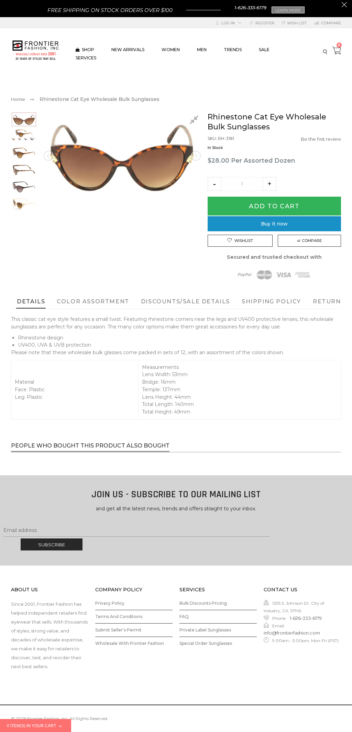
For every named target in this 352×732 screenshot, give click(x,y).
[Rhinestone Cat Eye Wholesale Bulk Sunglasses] (23, 119)
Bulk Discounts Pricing (203, 603)
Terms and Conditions (118, 616)
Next (195, 155)
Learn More (288, 10)
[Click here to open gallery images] (195, 120)
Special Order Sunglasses (205, 643)
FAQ (184, 616)
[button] (214, 184)
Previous (49, 155)
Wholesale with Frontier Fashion (129, 643)
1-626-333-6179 (250, 7)
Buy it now (274, 224)
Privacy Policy (109, 603)
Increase (269, 184)
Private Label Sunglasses (205, 629)
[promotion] (344, 5)
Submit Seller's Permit (118, 629)
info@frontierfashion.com (292, 633)
